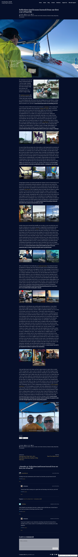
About (44, 2)
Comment (55, 548)
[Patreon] (50, 554)
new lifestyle (45, 122)
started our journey (25, 95)
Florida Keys (45, 15)
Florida (41, 15)
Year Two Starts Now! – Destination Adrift (33, 499)
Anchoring (22, 15)
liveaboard (49, 15)
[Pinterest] (58, 554)
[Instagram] (54, 554)
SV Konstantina (21, 17)
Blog (49, 2)
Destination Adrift (7, 2)
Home (40, 2)
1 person (24, 478)
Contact (53, 2)
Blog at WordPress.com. (30, 554)
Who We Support (72, 2)
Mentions (58, 2)
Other (33, 14)
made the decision (43, 265)
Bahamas (25, 15)
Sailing (52, 15)
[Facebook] (52, 554)
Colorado (35, 15)
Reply (20, 481)
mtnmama (22, 14)
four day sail (27, 189)
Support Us (64, 2)
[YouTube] (56, 554)
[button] (25, 137)
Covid (38, 15)
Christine (24, 504)
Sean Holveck (25, 473)
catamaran (32, 15)
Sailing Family (56, 15)
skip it (37, 228)
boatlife (28, 15)
